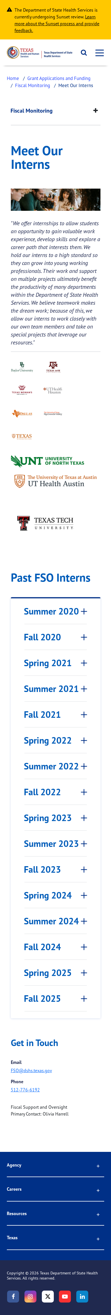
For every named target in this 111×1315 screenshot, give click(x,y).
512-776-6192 (25, 1090)
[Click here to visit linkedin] (82, 1297)
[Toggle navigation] (97, 52)
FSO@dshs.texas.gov (31, 1070)
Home (13, 78)
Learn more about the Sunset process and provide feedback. (57, 23)
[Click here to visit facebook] (13, 1297)
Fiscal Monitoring (32, 85)
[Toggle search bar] (82, 52)
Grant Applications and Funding (59, 78)
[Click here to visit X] (47, 1297)
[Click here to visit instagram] (30, 1297)
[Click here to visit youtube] (64, 1297)
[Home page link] (39, 52)
